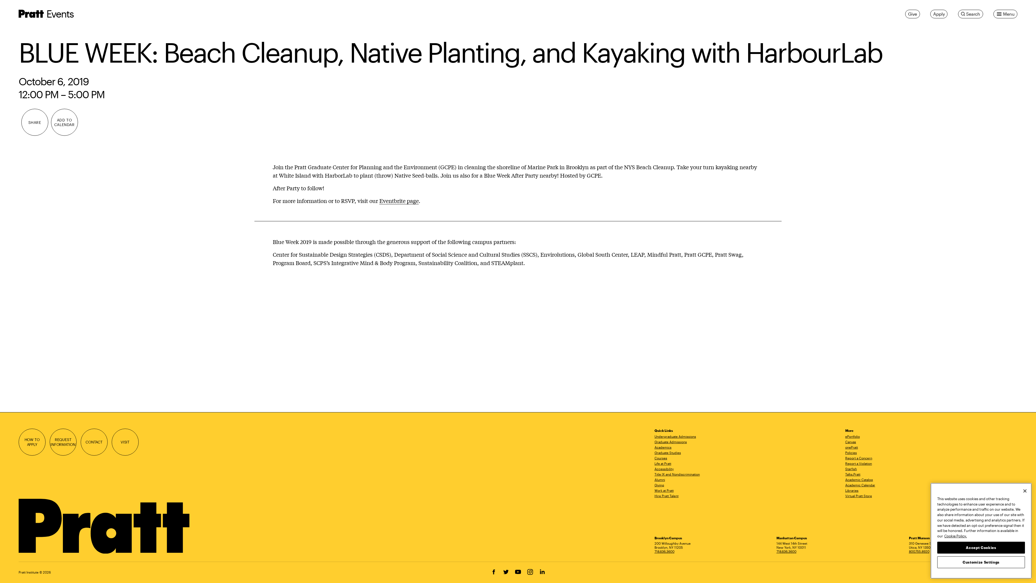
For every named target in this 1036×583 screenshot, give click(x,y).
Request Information (63, 442)
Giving (659, 485)
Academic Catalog (859, 480)
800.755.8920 (919, 551)
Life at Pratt (663, 463)
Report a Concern (858, 458)
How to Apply (32, 442)
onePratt (851, 447)
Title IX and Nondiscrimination (677, 474)
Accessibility (664, 469)
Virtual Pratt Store (858, 496)
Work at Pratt (664, 490)
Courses (661, 458)
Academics (663, 447)
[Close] (1025, 491)
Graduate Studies (668, 453)
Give (912, 13)
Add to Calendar (64, 122)
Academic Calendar (860, 485)
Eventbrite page (399, 200)
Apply (939, 13)
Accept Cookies (981, 547)
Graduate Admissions (671, 442)
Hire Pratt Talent (667, 496)
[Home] (105, 526)
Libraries (851, 490)
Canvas (850, 442)
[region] (981, 531)
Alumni (660, 480)
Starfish (851, 469)
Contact (94, 442)
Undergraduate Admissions (675, 436)
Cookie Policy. (955, 536)
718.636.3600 (664, 551)
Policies (851, 453)
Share (34, 122)
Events (60, 13)
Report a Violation (858, 463)
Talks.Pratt (852, 474)
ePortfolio (852, 436)
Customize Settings (981, 562)
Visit (125, 442)
